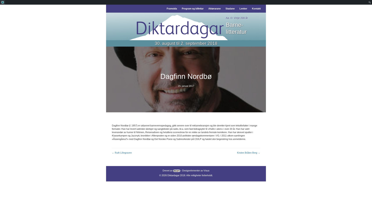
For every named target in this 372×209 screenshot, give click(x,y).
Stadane (230, 8)
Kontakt (256, 8)
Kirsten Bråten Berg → (248, 153)
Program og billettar (193, 8)
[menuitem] (2, 2)
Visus (206, 170)
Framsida (172, 8)
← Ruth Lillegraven (122, 153)
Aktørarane (214, 8)
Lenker (243, 8)
